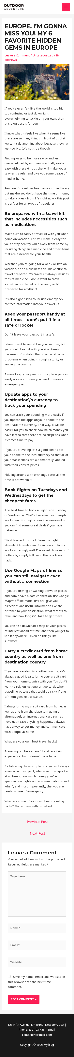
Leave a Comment (17, 55)
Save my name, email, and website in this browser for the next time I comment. (36, 982)
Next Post (37, 833)
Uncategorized (43, 55)
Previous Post (37, 821)
